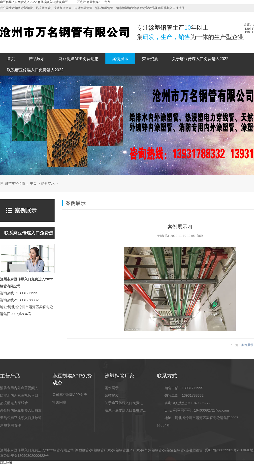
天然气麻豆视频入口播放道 (21, 418)
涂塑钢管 (82, 450)
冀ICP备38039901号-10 (223, 450)
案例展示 (120, 59)
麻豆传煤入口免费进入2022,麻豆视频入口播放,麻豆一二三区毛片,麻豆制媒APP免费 (55, 2)
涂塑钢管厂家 (100, 450)
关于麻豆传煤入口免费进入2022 (200, 59)
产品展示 (37, 59)
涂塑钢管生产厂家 (126, 450)
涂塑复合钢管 (173, 450)
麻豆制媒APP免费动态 (78, 59)
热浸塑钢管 (194, 450)
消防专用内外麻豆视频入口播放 (21, 388)
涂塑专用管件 (10, 425)
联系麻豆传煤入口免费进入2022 (35, 70)
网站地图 (6, 463)
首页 (11, 59)
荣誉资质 (150, 59)
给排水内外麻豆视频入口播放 (21, 395)
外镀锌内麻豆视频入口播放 (21, 410)
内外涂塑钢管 (151, 450)
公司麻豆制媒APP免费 (69, 395)
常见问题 (59, 402)
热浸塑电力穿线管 (14, 403)
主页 (33, 183)
